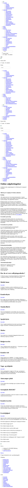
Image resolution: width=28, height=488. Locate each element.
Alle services (8, 30)
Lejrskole (5, 48)
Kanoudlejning (9, 41)
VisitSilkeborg (6, 484)
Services (5, 28)
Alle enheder (8, 11)
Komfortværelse (9, 14)
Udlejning (5, 10)
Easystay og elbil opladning (11, 33)
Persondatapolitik (6, 485)
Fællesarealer (8, 32)
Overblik (5, 2)
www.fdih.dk (19, 214)
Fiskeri (7, 44)
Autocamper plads (9, 17)
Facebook (5, 476)
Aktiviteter (5, 37)
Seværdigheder (6, 47)
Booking (5, 50)
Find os (2, 452)
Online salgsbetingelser (8, 486)
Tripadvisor (5, 480)
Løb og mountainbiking (10, 46)
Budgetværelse (9, 21)
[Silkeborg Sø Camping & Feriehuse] (3, 1)
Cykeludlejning (9, 42)
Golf (7, 45)
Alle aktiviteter (9, 38)
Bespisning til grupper (10, 34)
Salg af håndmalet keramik (11, 35)
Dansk (5, 51)
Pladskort (8, 6)
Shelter (7, 20)
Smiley (4, 481)
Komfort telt (8, 25)
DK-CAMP (5, 479)
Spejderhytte (8, 18)
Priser (4, 26)
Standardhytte (8, 15)
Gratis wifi (8, 31)
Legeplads (8, 39)
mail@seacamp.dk (7, 450)
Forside (7, 4)
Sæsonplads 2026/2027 (10, 24)
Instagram (5, 478)
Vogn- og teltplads (9, 22)
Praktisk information (10, 7)
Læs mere (3, 285)
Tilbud (4, 27)
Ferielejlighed (8, 19)
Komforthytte (8, 13)
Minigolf (7, 40)
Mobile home (8, 12)
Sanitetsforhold (9, 8)
